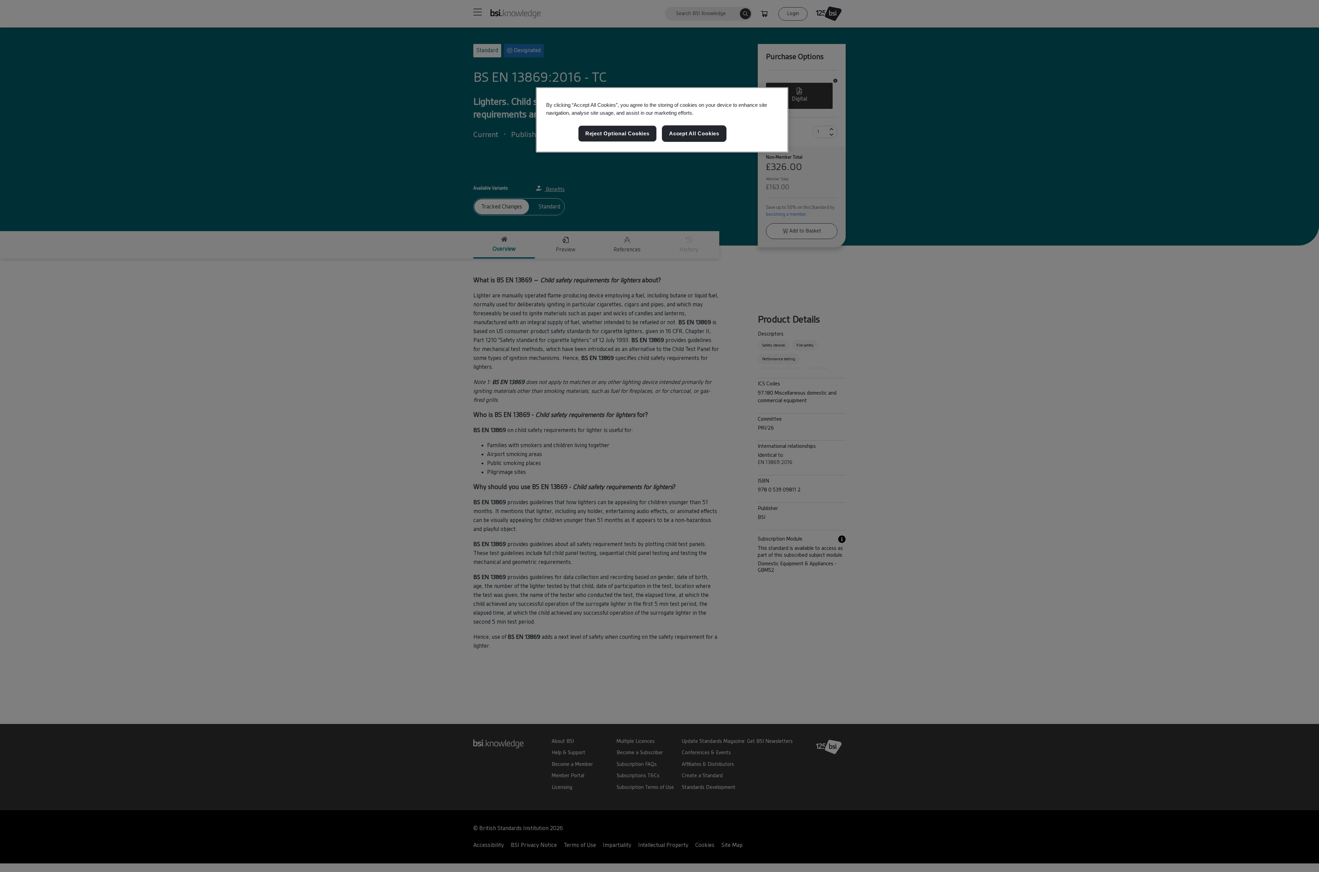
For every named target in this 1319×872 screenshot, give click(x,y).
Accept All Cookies (694, 133)
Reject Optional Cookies (617, 133)
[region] (662, 119)
